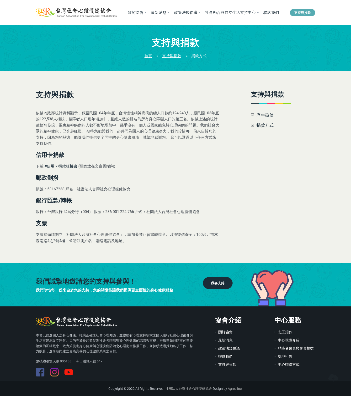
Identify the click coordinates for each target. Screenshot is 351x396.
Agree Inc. (235, 389)
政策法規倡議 (185, 12)
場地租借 (285, 356)
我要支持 (217, 283)
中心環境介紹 (288, 340)
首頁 (148, 56)
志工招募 (285, 332)
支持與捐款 (302, 13)
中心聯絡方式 (288, 364)
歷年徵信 (265, 114)
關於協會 (135, 12)
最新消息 (158, 12)
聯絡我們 (271, 12)
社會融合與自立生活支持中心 (230, 12)
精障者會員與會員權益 (296, 348)
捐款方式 (265, 125)
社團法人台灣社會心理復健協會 (188, 389)
